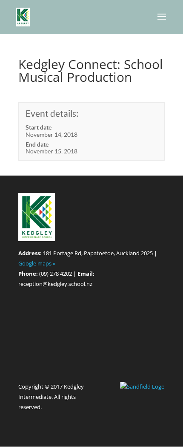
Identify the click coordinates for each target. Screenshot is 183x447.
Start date (38, 127)
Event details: (52, 113)
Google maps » (36, 263)
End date (37, 144)
